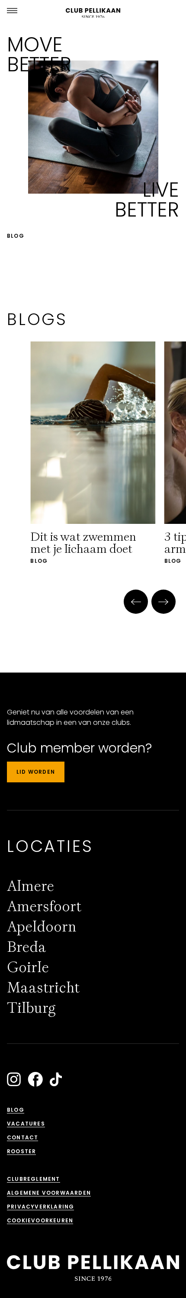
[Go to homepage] (93, 13)
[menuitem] (30, 886)
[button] (136, 602)
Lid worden (35, 771)
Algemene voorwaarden (49, 1192)
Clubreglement (33, 1179)
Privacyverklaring (40, 1206)
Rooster (21, 1151)
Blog (15, 1109)
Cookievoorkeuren (40, 1220)
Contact (22, 1137)
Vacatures (26, 1123)
